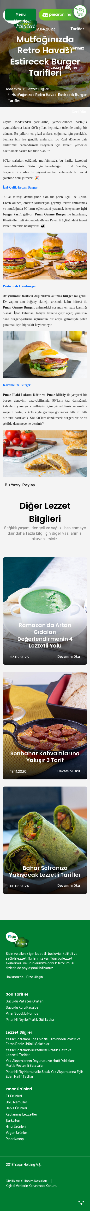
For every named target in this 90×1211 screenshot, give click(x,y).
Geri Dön (78, 112)
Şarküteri (13, 1121)
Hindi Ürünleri (16, 1127)
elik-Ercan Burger (25, 187)
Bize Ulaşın (34, 977)
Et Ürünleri (14, 1096)
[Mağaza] (62, 12)
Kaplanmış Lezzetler (21, 1114)
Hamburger (27, 286)
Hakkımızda (15, 977)
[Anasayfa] (20, 42)
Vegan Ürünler (16, 1133)
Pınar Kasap (15, 1139)
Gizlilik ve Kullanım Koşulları (26, 1181)
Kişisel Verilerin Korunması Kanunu (31, 1186)
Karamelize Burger (16, 385)
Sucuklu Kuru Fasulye (22, 1008)
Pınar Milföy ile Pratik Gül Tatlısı (30, 1020)
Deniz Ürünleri (16, 1108)
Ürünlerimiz (73, 48)
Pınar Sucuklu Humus (22, 1014)
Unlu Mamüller (16, 1102)
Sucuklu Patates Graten (24, 1001)
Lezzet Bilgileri (64, 67)
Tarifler (77, 29)
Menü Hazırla (20, 16)
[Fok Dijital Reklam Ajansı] (81, 1202)
